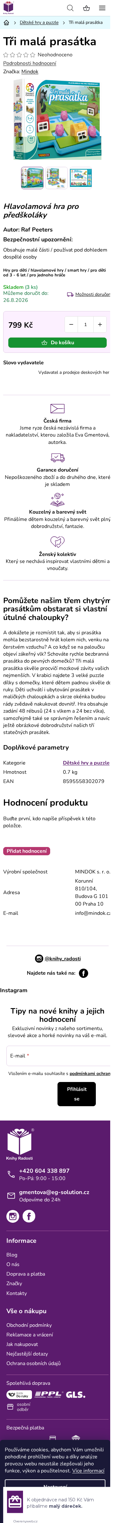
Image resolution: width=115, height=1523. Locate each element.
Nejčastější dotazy (27, 1353)
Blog (11, 1254)
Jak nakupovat (22, 1344)
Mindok (29, 71)
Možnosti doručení (93, 294)
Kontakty (16, 1293)
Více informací (88, 1470)
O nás (12, 1264)
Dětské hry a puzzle (86, 762)
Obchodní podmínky (29, 1325)
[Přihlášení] (56, 8)
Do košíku (62, 342)
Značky (14, 1283)
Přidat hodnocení (27, 851)
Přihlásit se (77, 1094)
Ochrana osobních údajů (33, 1363)
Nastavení (55, 1487)
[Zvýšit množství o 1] (100, 324)
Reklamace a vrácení (29, 1334)
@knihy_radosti (63, 958)
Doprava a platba (25, 1273)
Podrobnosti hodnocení (29, 63)
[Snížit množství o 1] (71, 324)
